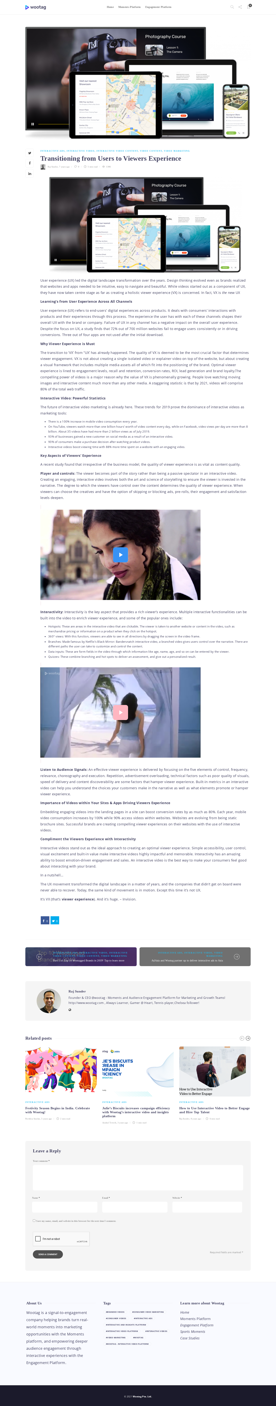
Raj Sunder (53, 167)
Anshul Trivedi (109, 1123)
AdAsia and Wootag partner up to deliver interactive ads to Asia (187, 960)
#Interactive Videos (156, 1331)
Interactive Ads (52, 151)
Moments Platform (129, 7)
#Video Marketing (116, 1337)
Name (36, 1198)
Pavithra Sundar (32, 1119)
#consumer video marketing (148, 1312)
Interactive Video (81, 151)
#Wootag (138, 1337)
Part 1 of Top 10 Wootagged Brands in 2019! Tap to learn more (88, 960)
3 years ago (123, 1123)
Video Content (151, 151)
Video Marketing (177, 151)
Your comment (41, 1161)
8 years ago (196, 1119)
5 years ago (46, 1119)
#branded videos (115, 1312)
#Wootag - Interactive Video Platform (127, 1344)
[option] (61, 1083)
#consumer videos (116, 1318)
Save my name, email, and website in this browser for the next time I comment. (76, 1221)
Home (110, 7)
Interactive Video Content (117, 151)
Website (177, 1198)
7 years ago (64, 167)
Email (106, 1198)
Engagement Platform (158, 7)
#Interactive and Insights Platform (126, 1324)
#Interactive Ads (143, 1318)
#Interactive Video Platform (122, 1331)
